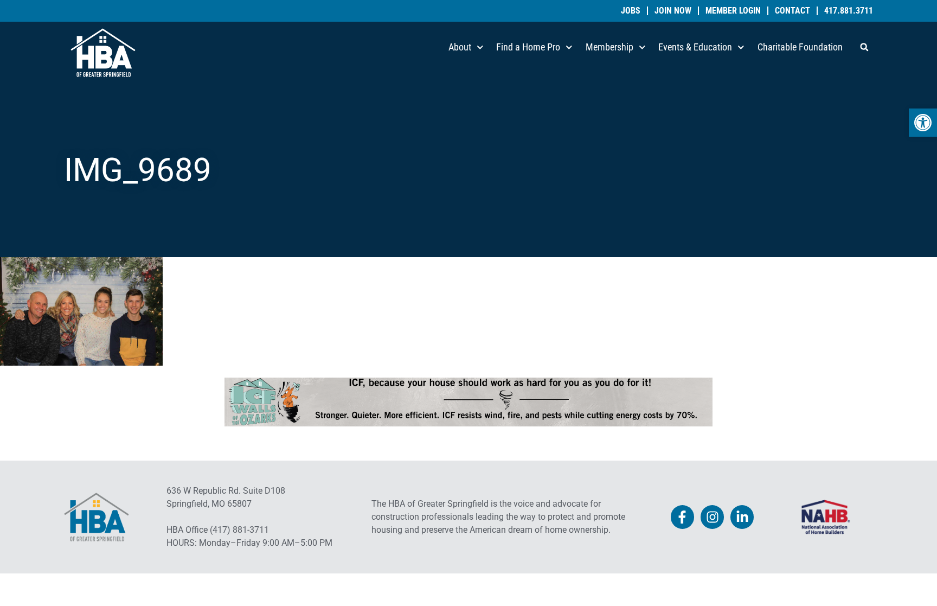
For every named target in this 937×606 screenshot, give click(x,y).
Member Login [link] (733, 11)
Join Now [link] (672, 11)
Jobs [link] (630, 11)
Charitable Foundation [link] (800, 47)
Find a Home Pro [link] (528, 47)
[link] (923, 123)
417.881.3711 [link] (848, 11)
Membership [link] (609, 47)
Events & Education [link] (695, 47)
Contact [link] (792, 11)
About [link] (459, 47)
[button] (864, 47)
